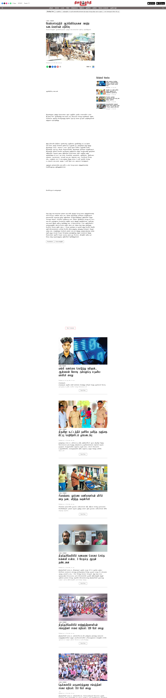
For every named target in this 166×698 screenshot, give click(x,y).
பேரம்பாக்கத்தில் (59, 241)
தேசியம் (57, 8)
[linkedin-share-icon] (55, 67)
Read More (83, 390)
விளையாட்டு (74, 8)
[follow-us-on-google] (93, 66)
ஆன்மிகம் (88, 8)
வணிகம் (94, 8)
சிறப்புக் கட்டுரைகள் (103, 8)
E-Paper (14, 3)
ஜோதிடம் (81, 8)
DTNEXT (20, 3)
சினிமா (67, 8)
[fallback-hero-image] (101, 83)
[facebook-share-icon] (52, 67)
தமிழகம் (51, 8)
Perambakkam (50, 241)
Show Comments (70, 328)
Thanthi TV (27, 3)
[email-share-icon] (58, 67)
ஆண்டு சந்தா (113, 8)
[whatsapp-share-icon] (47, 67)
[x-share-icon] (50, 67)
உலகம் (62, 8)
